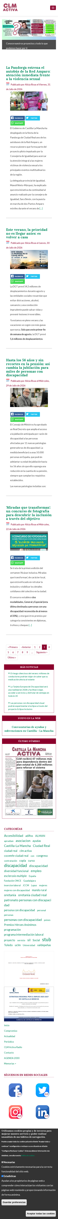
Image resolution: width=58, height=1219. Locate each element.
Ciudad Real (41, 846)
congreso (42, 855)
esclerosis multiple (15, 875)
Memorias (9, 1063)
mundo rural (39, 890)
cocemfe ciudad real (16, 855)
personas (8, 914)
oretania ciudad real (32, 895)
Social (36, 940)
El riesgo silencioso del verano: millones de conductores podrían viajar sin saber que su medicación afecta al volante (28, 676)
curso (31, 860)
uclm (18, 945)
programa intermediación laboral (24, 934)
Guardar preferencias (14, 1202)
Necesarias (9, 1162)
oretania (10, 895)
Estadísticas (10, 1176)
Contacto (9, 1052)
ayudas (37, 840)
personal (41, 910)
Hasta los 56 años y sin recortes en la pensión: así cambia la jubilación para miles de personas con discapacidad (28, 367)
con (32, 855)
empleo (36, 871)
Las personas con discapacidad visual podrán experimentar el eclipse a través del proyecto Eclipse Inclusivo (27, 706)
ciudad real (10, 850)
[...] (41, 208)
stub (46, 939)
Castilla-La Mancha (17, 846)
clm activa (26, 850)
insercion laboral (12, 885)
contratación (10, 860)
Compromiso (10, 1030)
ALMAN (40, 835)
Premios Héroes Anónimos (20, 924)
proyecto (9, 940)
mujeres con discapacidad (17, 890)
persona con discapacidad (19, 910)
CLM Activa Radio (13, 1047)
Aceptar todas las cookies (41, 1213)
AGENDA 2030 (11, 1058)
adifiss (29, 835)
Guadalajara (29, 880)
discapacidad (15, 865)
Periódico (9, 1041)
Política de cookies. (28, 1155)
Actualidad (9, 1036)
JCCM (26, 885)
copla (22, 860)
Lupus (34, 885)
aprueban (8, 841)
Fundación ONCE (12, 880)
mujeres (43, 885)
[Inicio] (10, 7)
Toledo (8, 945)
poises (47, 920)
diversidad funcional (16, 871)
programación (12, 929)
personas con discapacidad (23, 920)
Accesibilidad (13, 835)
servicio (21, 940)
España (32, 876)
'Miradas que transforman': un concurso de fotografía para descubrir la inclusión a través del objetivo (29, 513)
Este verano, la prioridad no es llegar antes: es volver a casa (26, 233)
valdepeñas (44, 945)
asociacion (23, 841)
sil (28, 940)
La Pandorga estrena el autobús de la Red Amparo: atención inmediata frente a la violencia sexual (28, 73)
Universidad (29, 945)
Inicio (6, 1025)
